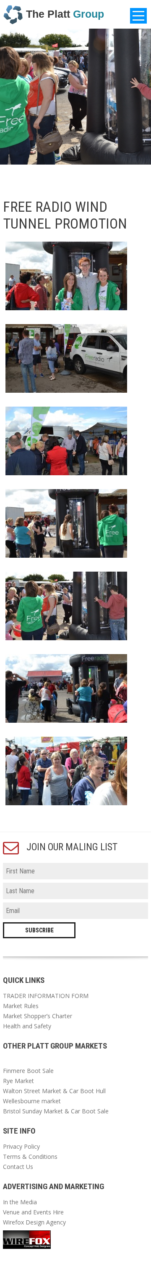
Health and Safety (27, 1026)
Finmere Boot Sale (28, 1071)
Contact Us (18, 1167)
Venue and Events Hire (33, 1212)
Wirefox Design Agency (34, 1222)
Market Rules (21, 1006)
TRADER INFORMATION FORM (46, 996)
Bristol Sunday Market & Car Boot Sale (56, 1111)
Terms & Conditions (30, 1157)
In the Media (20, 1202)
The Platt (65, 14)
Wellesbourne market (32, 1101)
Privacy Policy (21, 1146)
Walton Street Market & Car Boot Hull (55, 1091)
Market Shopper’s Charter (37, 1016)
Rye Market (18, 1081)
